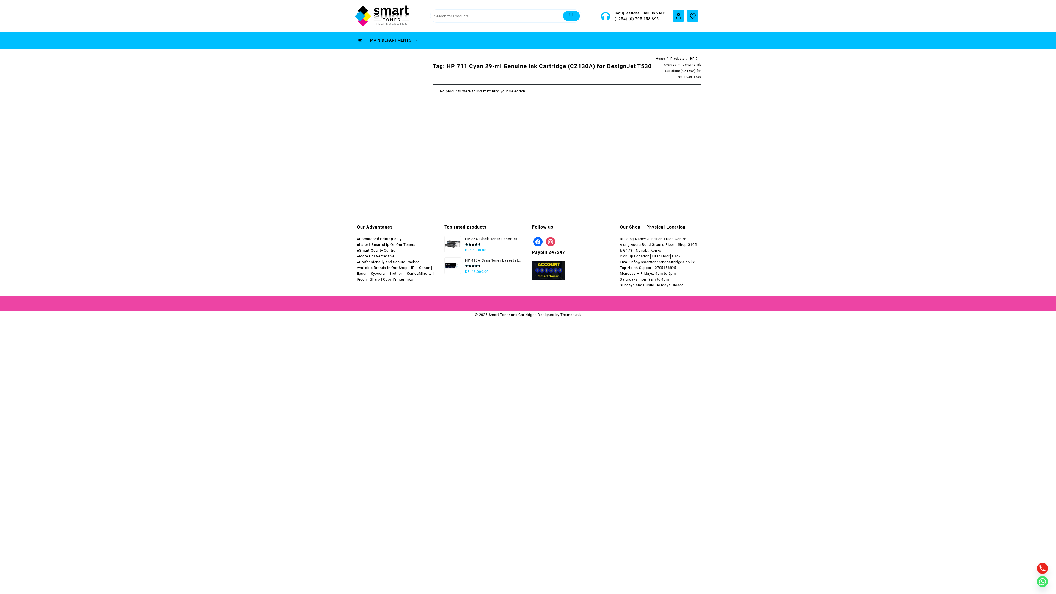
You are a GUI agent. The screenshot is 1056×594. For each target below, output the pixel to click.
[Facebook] (538, 241)
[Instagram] (550, 241)
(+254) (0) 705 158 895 (637, 18)
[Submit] (571, 16)
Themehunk (570, 315)
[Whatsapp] (1042, 581)
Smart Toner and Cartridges (513, 315)
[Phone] (1042, 568)
